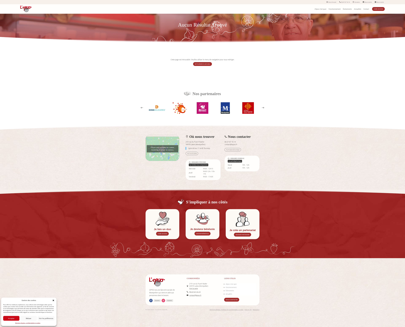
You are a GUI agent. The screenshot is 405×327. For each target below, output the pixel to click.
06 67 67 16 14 (345, 2)
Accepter (11, 318)
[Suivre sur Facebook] (151, 300)
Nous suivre (368, 2)
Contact (366, 9)
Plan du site (248, 310)
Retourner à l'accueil (202, 64)
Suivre (157, 300)
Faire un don (378, 9)
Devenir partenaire (242, 235)
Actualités (357, 9)
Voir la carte (193, 288)
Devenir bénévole (202, 234)
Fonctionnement (335, 9)
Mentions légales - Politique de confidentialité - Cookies (226, 310)
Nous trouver (332, 2)
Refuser (28, 318)
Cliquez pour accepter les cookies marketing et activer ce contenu (162, 148)
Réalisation (256, 310)
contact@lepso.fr (231, 144)
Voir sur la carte (192, 153)
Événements (347, 9)
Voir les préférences (46, 318)
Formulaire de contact (233, 150)
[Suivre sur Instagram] (163, 300)
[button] (53, 300)
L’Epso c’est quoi (320, 9)
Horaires (357, 2)
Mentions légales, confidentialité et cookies (27, 323)
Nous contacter (232, 300)
